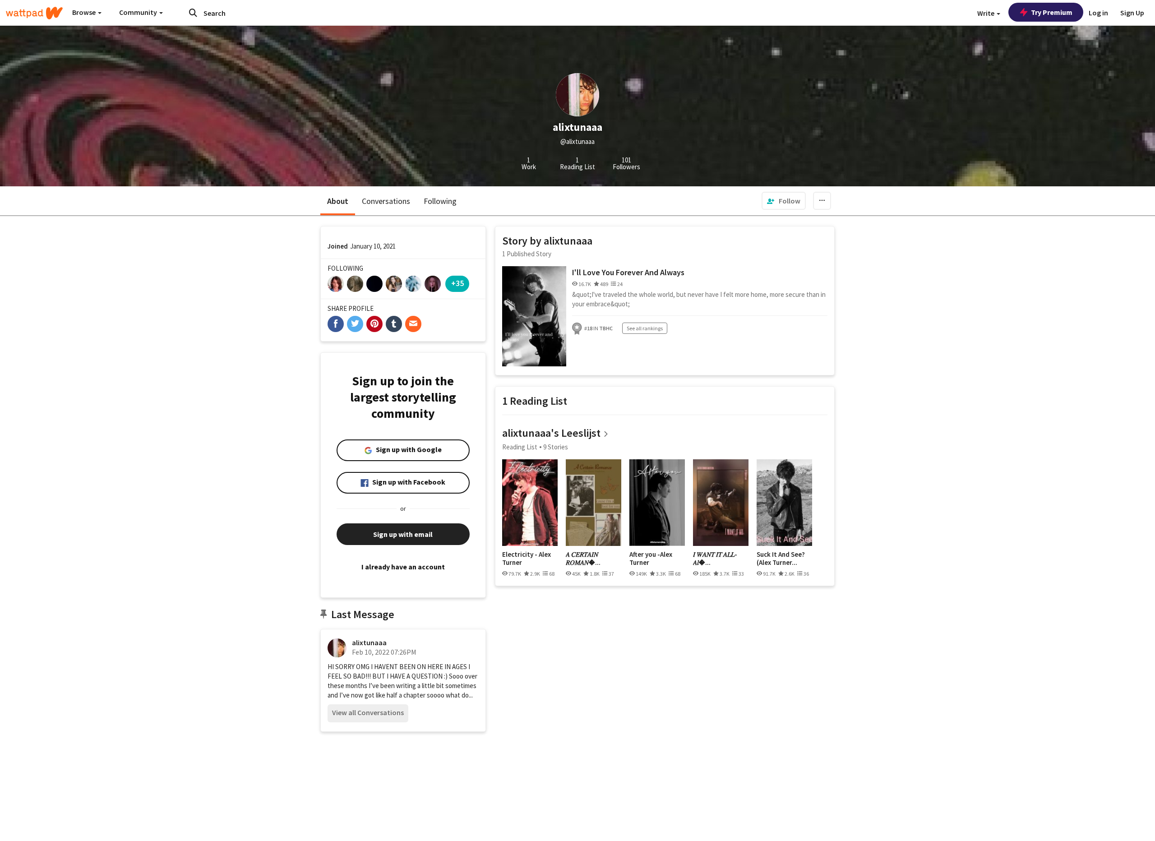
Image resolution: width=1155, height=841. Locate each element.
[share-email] (413, 324)
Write (986, 13)
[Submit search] (193, 12)
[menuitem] (784, 201)
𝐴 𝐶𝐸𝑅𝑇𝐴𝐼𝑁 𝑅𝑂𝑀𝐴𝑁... (583, 558)
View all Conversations (368, 712)
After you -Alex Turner (650, 558)
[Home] (34, 13)
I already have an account (403, 566)
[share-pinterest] (374, 324)
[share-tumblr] (394, 324)
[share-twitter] (355, 324)
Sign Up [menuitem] (1132, 12)
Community (138, 12)
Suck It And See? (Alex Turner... (781, 558)
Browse (84, 12)
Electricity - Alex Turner (526, 558)
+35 (457, 283)
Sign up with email (403, 534)
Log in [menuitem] (1098, 12)
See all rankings (645, 328)
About (337, 201)
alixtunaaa (369, 642)
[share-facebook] (336, 324)
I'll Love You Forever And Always (628, 272)
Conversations (386, 201)
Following (440, 201)
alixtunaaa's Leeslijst (551, 433)
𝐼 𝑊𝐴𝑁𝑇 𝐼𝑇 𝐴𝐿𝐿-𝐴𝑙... (715, 558)
